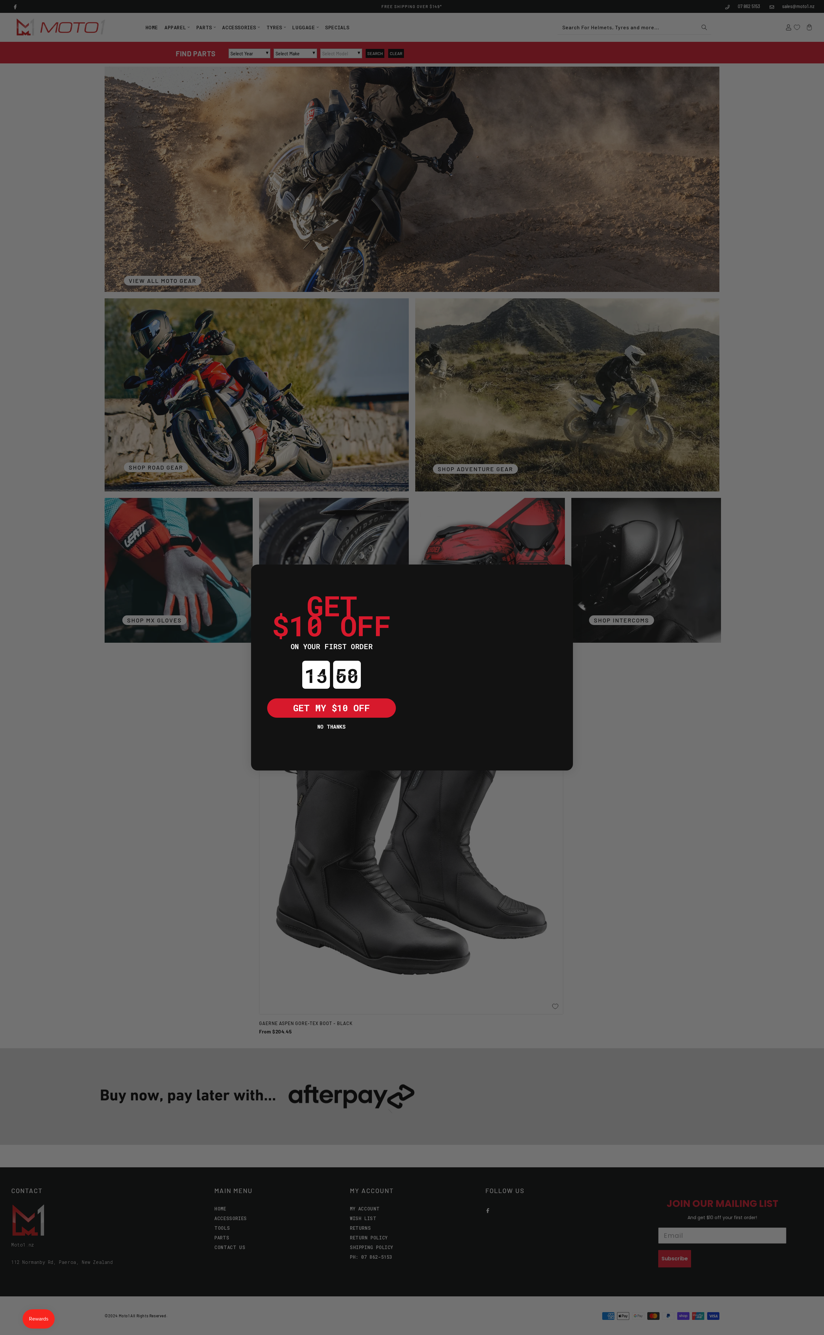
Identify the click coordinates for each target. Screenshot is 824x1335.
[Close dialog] (261, 574)
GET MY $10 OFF (331, 708)
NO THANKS (331, 726)
